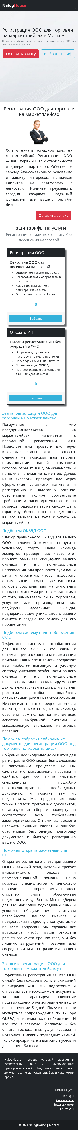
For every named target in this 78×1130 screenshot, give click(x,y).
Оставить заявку (21, 53)
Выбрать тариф (58, 53)
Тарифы (68, 1096)
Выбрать (36, 319)
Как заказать (65, 1100)
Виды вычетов (63, 1105)
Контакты (67, 1109)
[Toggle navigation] (71, 5)
